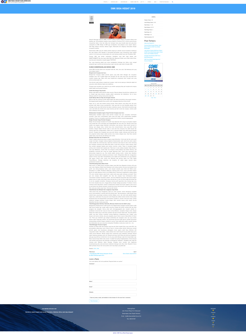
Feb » (155, 97)
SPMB (149, 1)
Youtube (213, 320)
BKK (155, 1)
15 (148, 91)
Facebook (213, 312)
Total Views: (147, 25)
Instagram (213, 316)
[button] (172, 2)
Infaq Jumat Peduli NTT (149, 43)
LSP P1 (142, 1)
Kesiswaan (124, 1)
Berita (95, 248)
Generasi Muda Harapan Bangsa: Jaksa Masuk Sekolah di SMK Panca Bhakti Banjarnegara (152, 47)
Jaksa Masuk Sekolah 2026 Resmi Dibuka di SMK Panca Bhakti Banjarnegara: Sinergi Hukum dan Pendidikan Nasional (153, 52)
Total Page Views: (148, 29)
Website (91, 292)
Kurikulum (114, 1)
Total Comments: (148, 37)
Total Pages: (147, 34)
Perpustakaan (164, 1)
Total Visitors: (147, 27)
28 (145, 95)
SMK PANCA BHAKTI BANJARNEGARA (19, 1)
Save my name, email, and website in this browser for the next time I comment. (110, 297)
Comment (92, 263)
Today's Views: (147, 20)
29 (148, 95)
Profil (106, 1)
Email (91, 286)
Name (91, 281)
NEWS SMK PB (134, 1)
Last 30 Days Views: (149, 22)
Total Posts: (147, 32)
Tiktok (213, 324)
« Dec (152, 97)
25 (156, 93)
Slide (98, 248)
